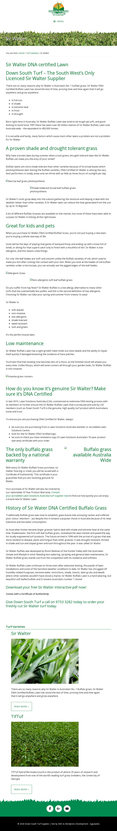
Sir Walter (21, 633)
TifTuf (17, 716)
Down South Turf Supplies (37, 823)
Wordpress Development (77, 823)
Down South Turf (58, 8)
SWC (60, 823)
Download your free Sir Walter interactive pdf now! (46, 587)
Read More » (21, 706)
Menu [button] (60, 21)
